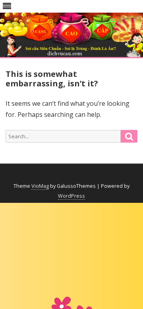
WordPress (71, 196)
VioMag (40, 186)
